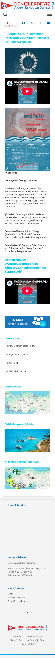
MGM (10, 594)
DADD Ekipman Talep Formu (21, 346)
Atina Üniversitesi (16, 601)
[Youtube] (48, 22)
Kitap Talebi (13, 363)
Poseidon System (16, 597)
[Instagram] (40, 22)
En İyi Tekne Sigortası (18, 354)
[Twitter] (32, 22)
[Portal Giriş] (7, 22)
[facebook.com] (23, 22)
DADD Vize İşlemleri (17, 371)
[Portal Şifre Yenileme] (15, 22)
